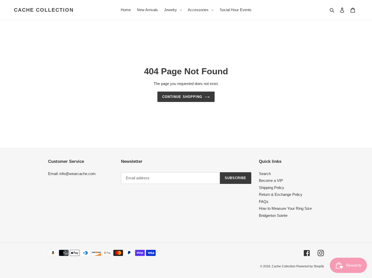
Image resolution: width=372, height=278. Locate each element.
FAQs (263, 201)
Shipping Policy (271, 187)
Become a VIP (271, 180)
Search (265, 173)
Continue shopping (182, 97)
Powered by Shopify (310, 266)
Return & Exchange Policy (280, 194)
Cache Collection (44, 10)
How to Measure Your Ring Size (285, 208)
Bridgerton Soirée (273, 215)
